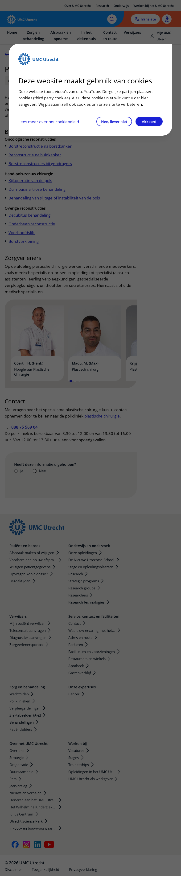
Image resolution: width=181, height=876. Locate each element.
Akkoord (149, 121)
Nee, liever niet (114, 121)
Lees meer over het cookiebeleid (48, 121)
